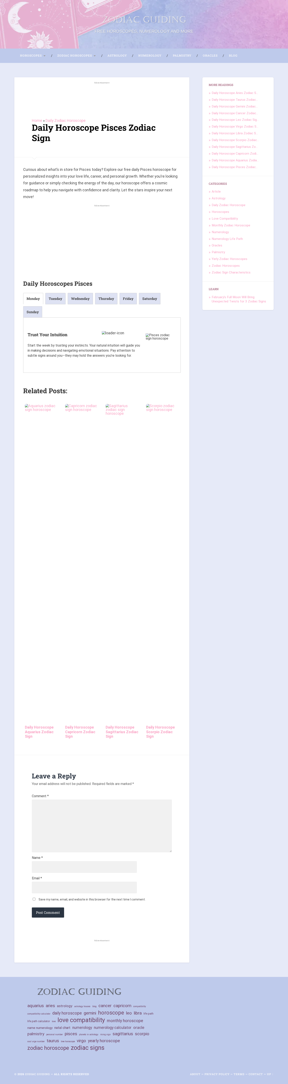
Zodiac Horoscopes (74, 55)
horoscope (111, 1013)
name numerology (39, 1028)
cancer (105, 1005)
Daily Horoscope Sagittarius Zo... (235, 147)
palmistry (35, 1033)
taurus (53, 1040)
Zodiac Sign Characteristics (231, 272)
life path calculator (38, 1021)
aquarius (35, 1005)
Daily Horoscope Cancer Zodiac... (235, 113)
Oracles (210, 55)
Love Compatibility (225, 218)
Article (216, 191)
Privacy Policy (217, 1074)
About (195, 1074)
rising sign (105, 1034)
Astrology (117, 55)
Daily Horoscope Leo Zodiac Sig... (235, 120)
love (54, 1021)
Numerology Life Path (227, 239)
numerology (82, 1028)
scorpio (142, 1033)
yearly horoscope (104, 1040)
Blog (233, 55)
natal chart (62, 1028)
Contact (256, 1074)
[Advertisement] (102, 97)
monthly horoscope (125, 1020)
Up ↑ (270, 1074)
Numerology (149, 55)
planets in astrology (88, 1034)
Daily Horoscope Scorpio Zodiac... (235, 140)
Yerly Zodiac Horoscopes (229, 259)
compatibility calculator (38, 1013)
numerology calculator (112, 1028)
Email (37, 878)
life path (148, 1013)
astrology (64, 1006)
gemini (90, 1013)
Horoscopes (31, 55)
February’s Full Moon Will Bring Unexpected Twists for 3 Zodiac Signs (239, 299)
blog (94, 1006)
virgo (81, 1040)
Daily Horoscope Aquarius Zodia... (235, 160)
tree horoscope (68, 1041)
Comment (40, 796)
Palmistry (182, 55)
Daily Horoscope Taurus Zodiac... (235, 100)
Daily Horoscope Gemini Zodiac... (235, 106)
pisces (71, 1033)
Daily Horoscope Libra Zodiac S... (235, 133)
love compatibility (81, 1020)
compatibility (139, 1006)
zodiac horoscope (48, 1048)
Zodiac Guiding (144, 20)
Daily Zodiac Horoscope (66, 120)
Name (37, 858)
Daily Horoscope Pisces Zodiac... (235, 167)
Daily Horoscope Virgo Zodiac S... (235, 126)
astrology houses (82, 1006)
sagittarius (123, 1033)
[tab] (33, 298)
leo (129, 1013)
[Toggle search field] (250, 56)
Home (37, 120)
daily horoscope (67, 1013)
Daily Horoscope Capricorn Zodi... (235, 153)
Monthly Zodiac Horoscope (231, 225)
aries (50, 1005)
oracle (138, 1027)
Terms (239, 1074)
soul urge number (36, 1041)
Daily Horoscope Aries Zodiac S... (235, 93)
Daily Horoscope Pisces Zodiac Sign (94, 132)
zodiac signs (88, 1048)
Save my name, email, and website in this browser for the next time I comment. (92, 899)
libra (138, 1013)
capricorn (122, 1005)
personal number (54, 1034)
